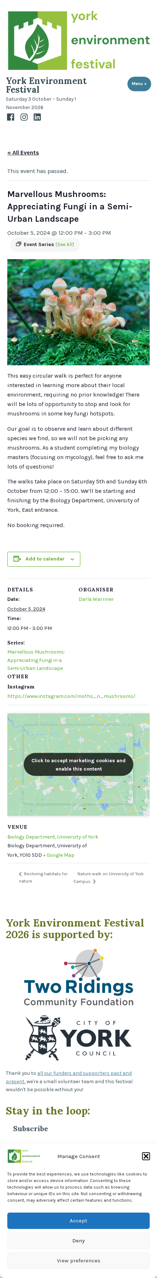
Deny (78, 1240)
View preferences (78, 1260)
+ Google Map (58, 855)
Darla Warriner (96, 599)
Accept (78, 1220)
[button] (146, 1156)
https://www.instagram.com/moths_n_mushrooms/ (71, 696)
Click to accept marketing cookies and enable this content (78, 764)
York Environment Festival (46, 85)
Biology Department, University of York (52, 837)
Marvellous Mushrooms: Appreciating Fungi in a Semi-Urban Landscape (36, 660)
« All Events (23, 152)
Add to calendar (45, 559)
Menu (141, 83)
